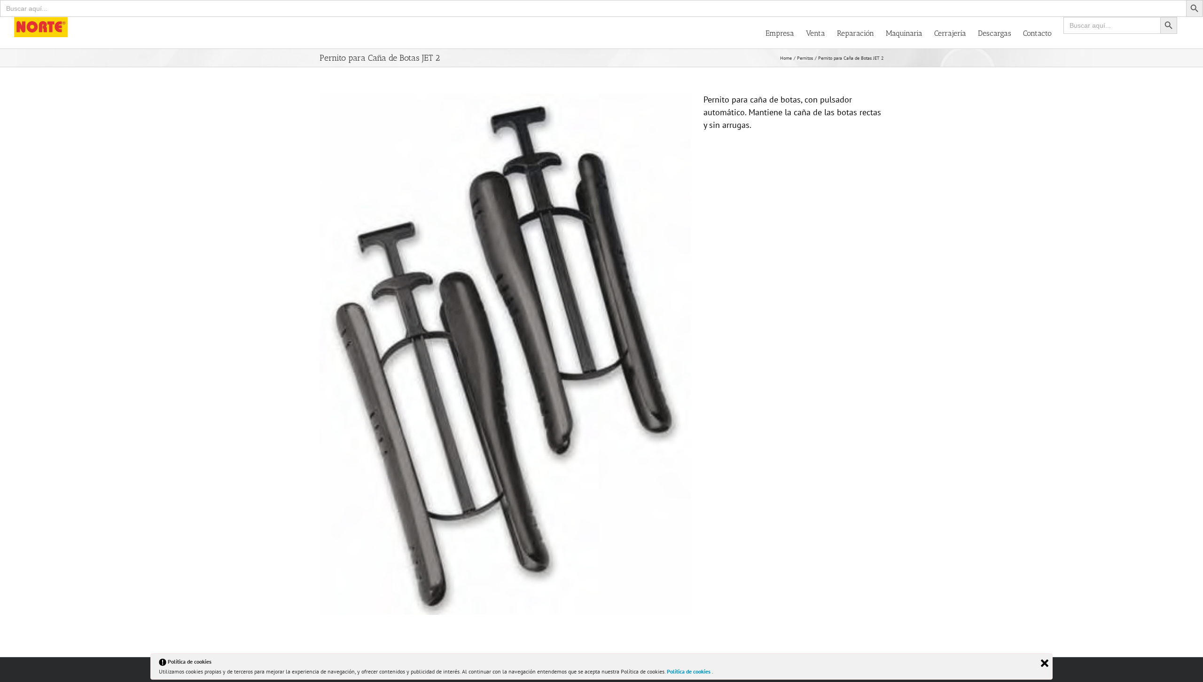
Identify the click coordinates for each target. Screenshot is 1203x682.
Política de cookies (689, 671)
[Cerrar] (1044, 663)
